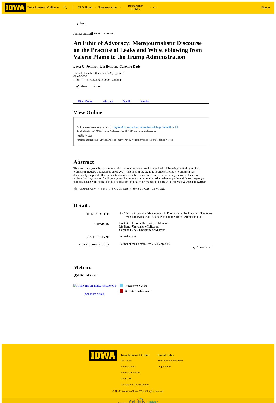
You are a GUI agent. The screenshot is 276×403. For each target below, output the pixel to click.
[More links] (154, 7)
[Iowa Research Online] (15, 7)
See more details (94, 293)
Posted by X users (136, 285)
